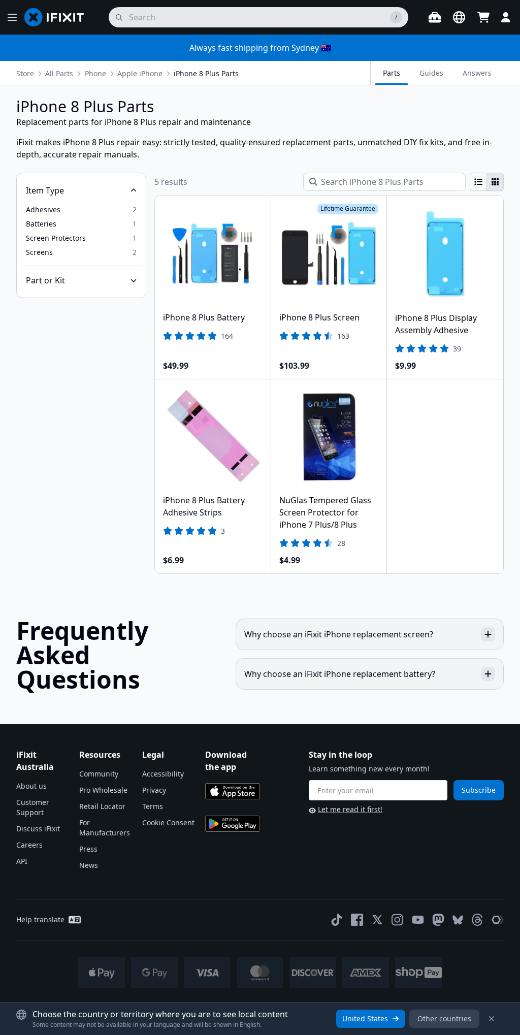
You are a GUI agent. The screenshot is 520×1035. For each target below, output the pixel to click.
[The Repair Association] (498, 920)
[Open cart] (483, 17)
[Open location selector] (459, 17)
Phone (95, 73)
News (88, 865)
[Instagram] (398, 920)
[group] (487, 182)
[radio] (478, 182)
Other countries (444, 1018)
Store (25, 73)
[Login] (506, 17)
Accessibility (163, 774)
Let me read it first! (350, 809)
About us (31, 786)
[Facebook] (357, 920)
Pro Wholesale (103, 790)
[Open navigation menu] (12, 17)
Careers (29, 845)
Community (98, 774)
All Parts (59, 73)
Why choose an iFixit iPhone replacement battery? (339, 674)
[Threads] (477, 920)
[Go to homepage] (58, 17)
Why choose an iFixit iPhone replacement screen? (338, 634)
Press (88, 849)
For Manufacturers (104, 827)
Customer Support (32, 807)
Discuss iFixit (38, 828)
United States (365, 1018)
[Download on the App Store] (232, 791)
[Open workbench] (435, 17)
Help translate (40, 919)
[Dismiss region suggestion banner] (492, 1019)
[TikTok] (337, 920)
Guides (431, 73)
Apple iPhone (139, 73)
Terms (152, 806)
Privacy (154, 790)
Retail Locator (102, 806)
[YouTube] (418, 920)
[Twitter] (377, 920)
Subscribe (479, 790)
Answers (477, 73)
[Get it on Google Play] (232, 824)
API (21, 861)
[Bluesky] (457, 920)
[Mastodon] (438, 920)
